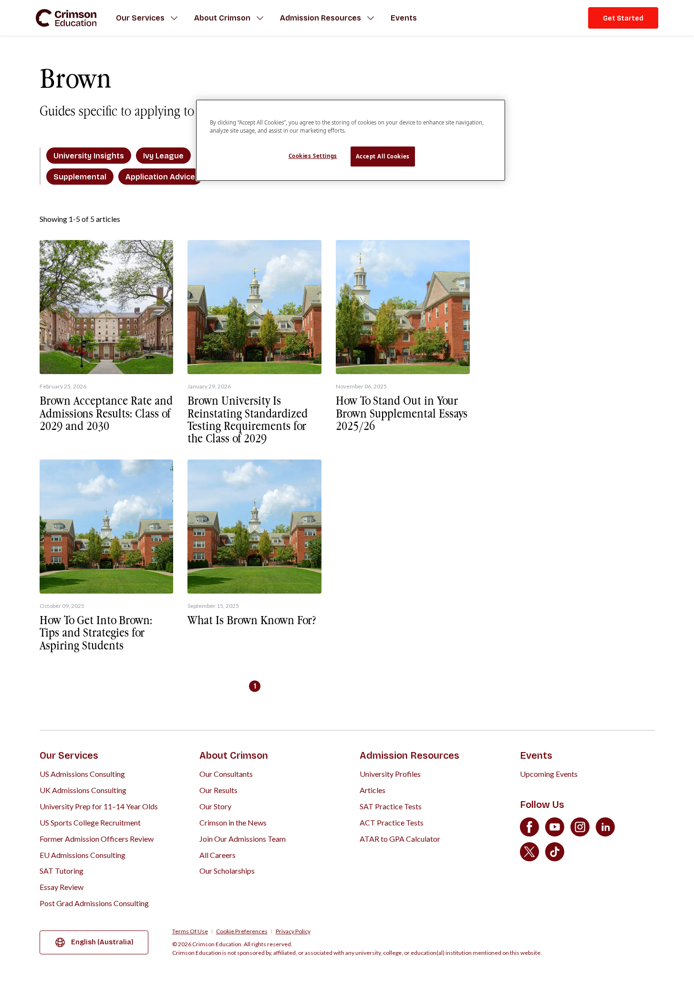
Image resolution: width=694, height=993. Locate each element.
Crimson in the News (233, 822)
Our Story (215, 806)
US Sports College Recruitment (90, 822)
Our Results (218, 789)
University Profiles (390, 773)
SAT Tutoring (61, 870)
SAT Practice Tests (391, 806)
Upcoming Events (549, 773)
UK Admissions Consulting (83, 789)
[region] (351, 140)
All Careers (217, 854)
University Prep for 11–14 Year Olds (99, 806)
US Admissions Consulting (82, 773)
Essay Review (61, 886)
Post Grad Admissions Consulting (94, 903)
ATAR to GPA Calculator (400, 838)
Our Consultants (226, 773)
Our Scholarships (227, 870)
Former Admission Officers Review (97, 838)
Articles (372, 789)
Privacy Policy (293, 931)
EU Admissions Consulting (82, 854)
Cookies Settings (313, 155)
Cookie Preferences (242, 931)
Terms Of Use (190, 931)
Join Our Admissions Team (242, 838)
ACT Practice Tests (392, 822)
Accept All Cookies (383, 156)
